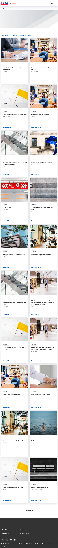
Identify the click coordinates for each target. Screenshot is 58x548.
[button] (29, 510)
